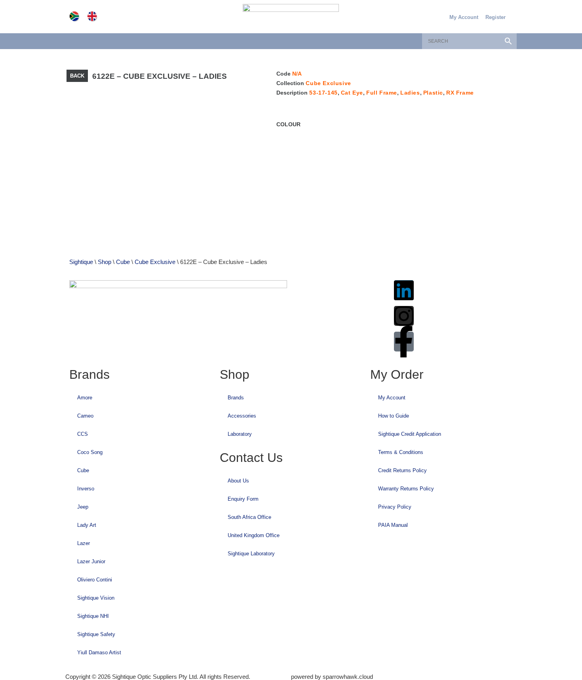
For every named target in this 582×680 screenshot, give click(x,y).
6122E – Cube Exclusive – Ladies (159, 76)
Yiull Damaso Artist (99, 652)
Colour (288, 124)
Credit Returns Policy (402, 470)
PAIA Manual (393, 525)
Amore (84, 398)
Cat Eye (352, 92)
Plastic (433, 92)
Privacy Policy (394, 507)
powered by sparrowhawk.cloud (332, 676)
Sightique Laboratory (251, 554)
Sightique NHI (93, 616)
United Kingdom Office (254, 535)
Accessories (242, 416)
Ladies (410, 92)
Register (495, 17)
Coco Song (90, 452)
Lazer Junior (91, 561)
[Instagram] (404, 316)
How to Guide (393, 416)
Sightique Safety (96, 634)
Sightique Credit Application (409, 434)
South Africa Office (249, 517)
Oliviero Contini (94, 580)
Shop (104, 261)
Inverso (85, 489)
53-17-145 (323, 92)
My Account (463, 17)
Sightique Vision (95, 598)
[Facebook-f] (404, 341)
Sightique (81, 261)
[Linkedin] (404, 290)
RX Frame (460, 92)
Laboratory (240, 434)
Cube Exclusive (328, 83)
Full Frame (381, 92)
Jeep (82, 507)
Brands (236, 398)
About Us (238, 481)
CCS (82, 434)
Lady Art (86, 525)
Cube (123, 261)
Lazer (83, 543)
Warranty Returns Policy (406, 489)
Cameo (85, 416)
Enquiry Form (243, 499)
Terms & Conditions (400, 452)
